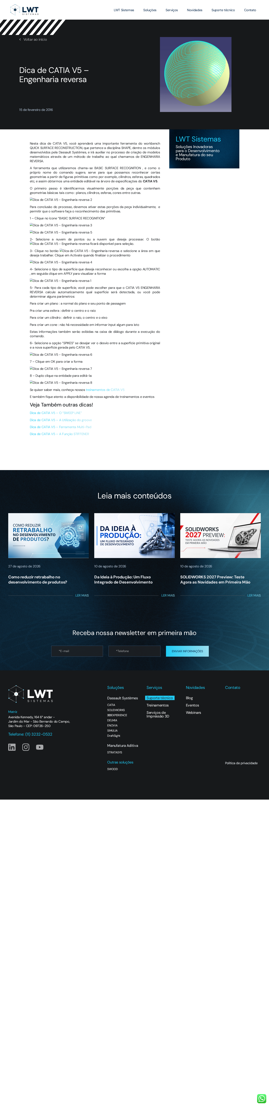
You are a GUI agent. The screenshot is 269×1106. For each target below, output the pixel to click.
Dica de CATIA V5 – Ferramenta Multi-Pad (60, 427)
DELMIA (112, 720)
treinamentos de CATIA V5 (105, 390)
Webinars (193, 712)
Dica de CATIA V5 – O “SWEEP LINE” (56, 413)
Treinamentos (158, 705)
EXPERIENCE (117, 715)
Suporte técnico (223, 10)
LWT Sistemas (124, 10)
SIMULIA (112, 731)
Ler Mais (82, 595)
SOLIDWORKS (116, 710)
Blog (189, 698)
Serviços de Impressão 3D (158, 714)
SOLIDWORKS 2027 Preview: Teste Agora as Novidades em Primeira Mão (215, 579)
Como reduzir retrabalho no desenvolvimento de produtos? (37, 579)
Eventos (192, 705)
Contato (250, 10)
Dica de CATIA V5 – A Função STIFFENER (59, 434)
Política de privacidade (241, 763)
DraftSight (113, 736)
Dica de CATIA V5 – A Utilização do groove (61, 420)
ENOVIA (112, 725)
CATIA (111, 705)
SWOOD (112, 769)
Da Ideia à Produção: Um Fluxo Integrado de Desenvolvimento (123, 579)
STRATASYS (114, 752)
